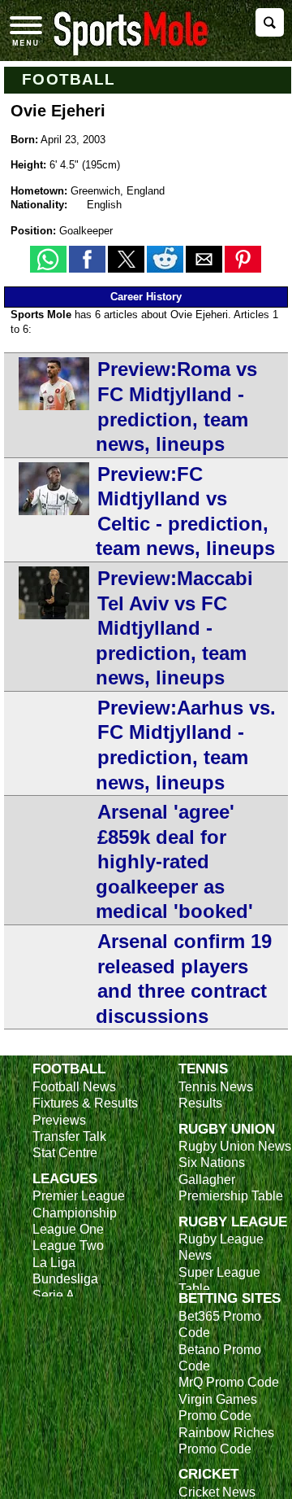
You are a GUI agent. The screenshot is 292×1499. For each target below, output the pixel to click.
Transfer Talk (69, 1136)
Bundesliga (65, 1279)
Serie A (53, 1295)
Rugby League (232, 1221)
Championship (74, 1213)
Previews (59, 1120)
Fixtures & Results (85, 1103)
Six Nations (211, 1162)
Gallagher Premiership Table (230, 1188)
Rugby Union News (234, 1146)
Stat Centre (64, 1153)
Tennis (203, 1068)
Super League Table (219, 1280)
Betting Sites (229, 1298)
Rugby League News (221, 1247)
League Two (68, 1245)
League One (68, 1229)
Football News (74, 1087)
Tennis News (215, 1087)
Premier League (78, 1196)
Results (200, 1103)
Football (68, 79)
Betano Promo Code (219, 1358)
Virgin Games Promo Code (217, 1407)
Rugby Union (226, 1129)
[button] (48, 259)
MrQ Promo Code (228, 1382)
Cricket (208, 1474)
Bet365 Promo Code (219, 1324)
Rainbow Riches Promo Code (226, 1441)
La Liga (53, 1263)
